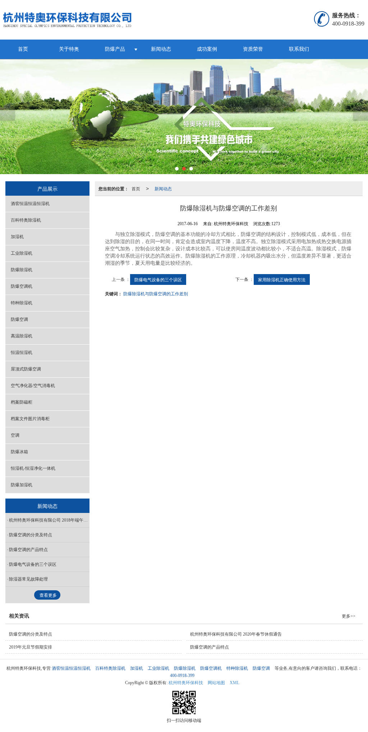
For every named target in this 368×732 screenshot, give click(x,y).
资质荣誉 (253, 49)
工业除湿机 (21, 253)
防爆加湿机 (21, 484)
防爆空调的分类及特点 (30, 534)
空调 (15, 435)
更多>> (348, 616)
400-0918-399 (182, 675)
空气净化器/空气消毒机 (33, 385)
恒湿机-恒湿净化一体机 (33, 468)
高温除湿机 (21, 335)
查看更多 (48, 595)
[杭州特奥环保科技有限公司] (83, 20)
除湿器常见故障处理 (28, 579)
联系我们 (299, 49)
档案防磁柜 (21, 402)
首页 (23, 49)
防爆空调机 (21, 286)
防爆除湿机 (21, 269)
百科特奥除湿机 (26, 220)
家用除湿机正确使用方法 (281, 279)
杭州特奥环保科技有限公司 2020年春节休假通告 (236, 634)
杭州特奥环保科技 (186, 682)
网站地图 (216, 682)
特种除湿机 (21, 302)
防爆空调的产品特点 (28, 549)
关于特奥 (69, 49)
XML (234, 682)
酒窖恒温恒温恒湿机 (30, 203)
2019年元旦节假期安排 (30, 647)
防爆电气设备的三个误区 (158, 279)
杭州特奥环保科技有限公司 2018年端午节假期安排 (49, 520)
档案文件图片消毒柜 (30, 418)
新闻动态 (161, 49)
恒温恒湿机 (21, 352)
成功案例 (207, 49)
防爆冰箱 (19, 451)
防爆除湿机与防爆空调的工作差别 (155, 293)
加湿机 (17, 236)
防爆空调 (19, 319)
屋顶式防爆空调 (26, 369)
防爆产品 (115, 49)
